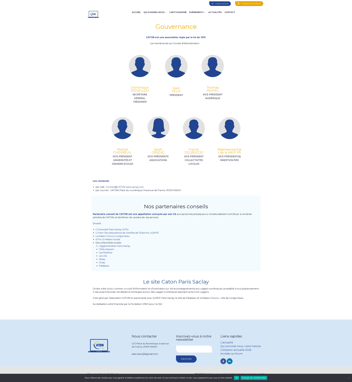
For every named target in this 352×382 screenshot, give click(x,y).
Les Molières (105, 252)
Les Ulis (103, 256)
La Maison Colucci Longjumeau (113, 236)
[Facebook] (223, 361)
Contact (230, 12)
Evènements (196, 12)
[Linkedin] (230, 361)
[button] (220, 3)
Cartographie (178, 12)
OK (236, 378)
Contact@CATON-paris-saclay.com (125, 187)
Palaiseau (104, 266)
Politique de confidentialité (254, 378)
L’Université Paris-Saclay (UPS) (112, 229)
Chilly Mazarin (106, 249)
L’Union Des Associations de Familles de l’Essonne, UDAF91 (127, 233)
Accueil (136, 12)
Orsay (102, 262)
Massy (102, 259)
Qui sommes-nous (154, 12)
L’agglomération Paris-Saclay (114, 246)
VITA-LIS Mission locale (108, 239)
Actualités (215, 12)
